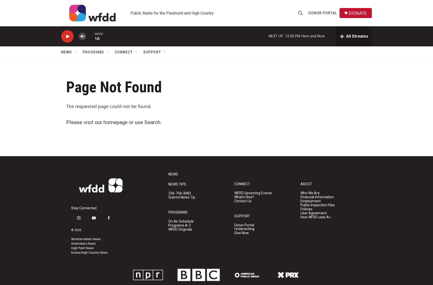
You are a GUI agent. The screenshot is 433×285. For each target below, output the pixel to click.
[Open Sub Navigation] (76, 52)
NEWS (173, 174)
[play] (67, 36)
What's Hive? (244, 197)
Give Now (241, 233)
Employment (310, 201)
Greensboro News (83, 243)
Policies (306, 209)
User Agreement (313, 213)
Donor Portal (322, 13)
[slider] (90, 36)
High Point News (82, 248)
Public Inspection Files (317, 205)
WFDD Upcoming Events (253, 193)
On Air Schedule (181, 221)
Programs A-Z (179, 225)
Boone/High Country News (89, 252)
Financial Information (317, 197)
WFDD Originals (180, 229)
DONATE (358, 13)
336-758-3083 (179, 193)
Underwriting (244, 229)
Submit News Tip (181, 197)
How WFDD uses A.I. (315, 217)
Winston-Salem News (86, 239)
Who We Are (310, 193)
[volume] (82, 36)
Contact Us (243, 201)
